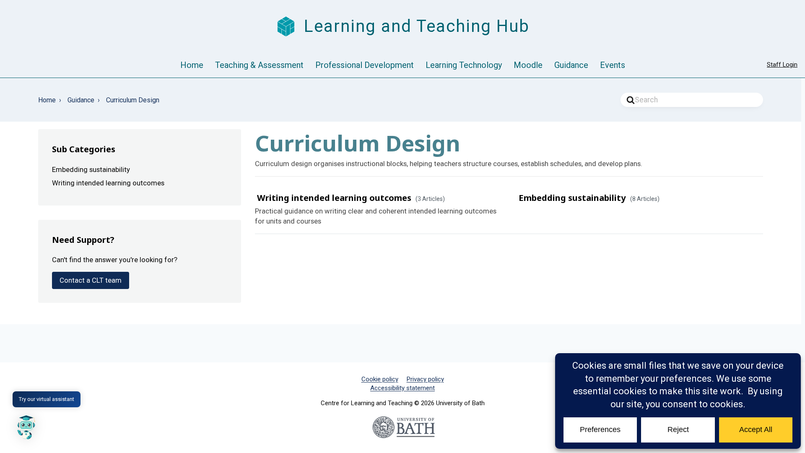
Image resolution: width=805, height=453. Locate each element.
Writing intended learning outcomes (334, 197)
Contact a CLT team (91, 280)
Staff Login (782, 64)
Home (191, 65)
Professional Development (364, 65)
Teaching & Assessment (259, 65)
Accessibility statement (402, 388)
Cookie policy (379, 379)
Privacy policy (425, 379)
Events (612, 65)
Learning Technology (464, 65)
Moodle (528, 65)
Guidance (571, 65)
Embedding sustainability (572, 197)
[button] (26, 427)
